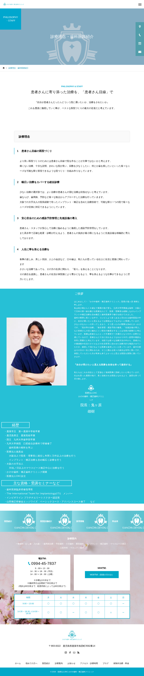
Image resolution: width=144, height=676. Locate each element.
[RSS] (78, 652)
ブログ (106, 663)
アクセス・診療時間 (89, 663)
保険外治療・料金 (121, 663)
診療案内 (59, 663)
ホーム (18, 663)
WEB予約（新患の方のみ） (102, 575)
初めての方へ (31, 663)
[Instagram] (65, 652)
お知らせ (71, 663)
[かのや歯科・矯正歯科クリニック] (13, 4)
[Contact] (74, 652)
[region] (72, 354)
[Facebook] (69, 652)
